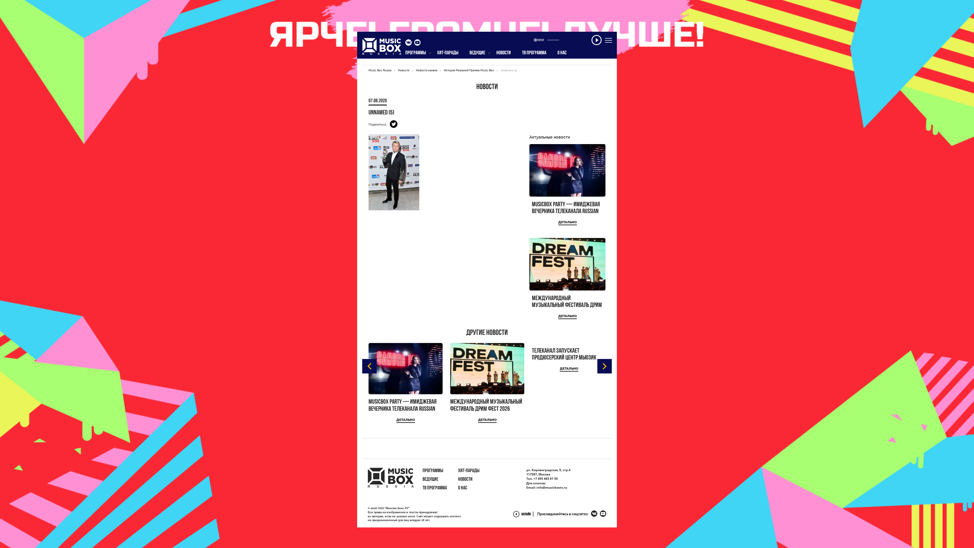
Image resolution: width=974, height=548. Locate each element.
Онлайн (526, 515)
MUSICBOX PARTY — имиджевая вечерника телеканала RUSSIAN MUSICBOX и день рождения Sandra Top (566, 208)
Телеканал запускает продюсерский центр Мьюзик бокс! (564, 354)
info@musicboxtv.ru (551, 487)
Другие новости (487, 333)
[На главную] (382, 48)
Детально (567, 222)
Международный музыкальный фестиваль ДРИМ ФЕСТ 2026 (567, 302)
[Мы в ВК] (408, 43)
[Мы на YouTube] (417, 43)
